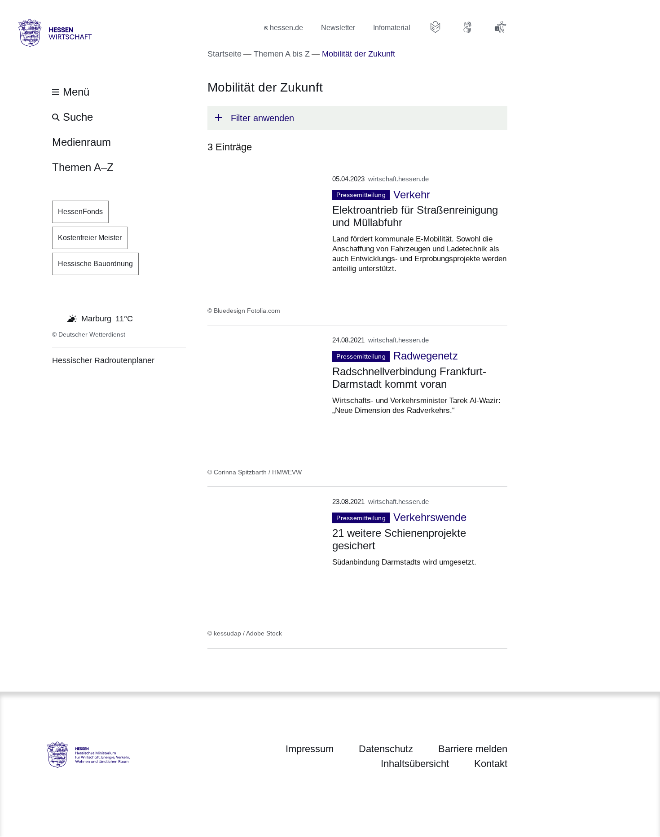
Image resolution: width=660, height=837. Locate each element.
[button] (357, 118)
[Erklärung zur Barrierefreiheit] (500, 27)
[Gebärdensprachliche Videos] (468, 27)
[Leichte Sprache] (435, 27)
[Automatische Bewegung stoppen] (57, 318)
